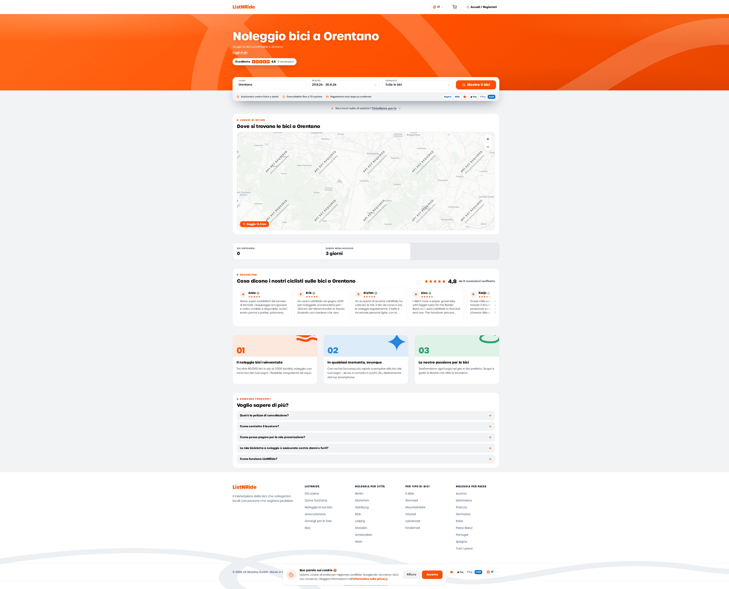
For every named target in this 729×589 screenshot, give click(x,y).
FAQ (307, 528)
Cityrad (410, 514)
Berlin (359, 494)
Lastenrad (412, 521)
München (362, 500)
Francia (461, 507)
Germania (463, 514)
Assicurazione (315, 514)
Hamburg (362, 507)
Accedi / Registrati (484, 7)
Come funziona (316, 500)
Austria (461, 494)
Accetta (432, 574)
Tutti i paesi (464, 548)
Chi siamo (312, 494)
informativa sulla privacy (370, 579)
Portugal (462, 535)
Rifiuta (411, 574)
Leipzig (360, 521)
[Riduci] (488, 147)
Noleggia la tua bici (319, 507)
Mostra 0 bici (478, 84)
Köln (358, 514)
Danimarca (464, 500)
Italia (459, 521)
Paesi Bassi (464, 528)
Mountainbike (415, 507)
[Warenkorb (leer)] (454, 7)
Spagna (461, 542)
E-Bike (409, 494)
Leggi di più (240, 52)
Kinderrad (412, 528)
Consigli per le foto (318, 521)
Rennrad (411, 500)
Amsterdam (363, 535)
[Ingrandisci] (488, 139)
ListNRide (244, 487)
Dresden (361, 528)
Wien (358, 542)
